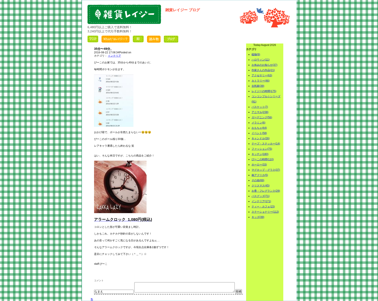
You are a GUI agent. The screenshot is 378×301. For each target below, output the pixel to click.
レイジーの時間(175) (264, 91)
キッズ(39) (258, 217)
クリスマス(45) (261, 185)
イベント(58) (259, 133)
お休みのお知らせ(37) (264, 64)
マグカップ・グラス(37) (266, 169)
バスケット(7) (260, 106)
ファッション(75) (262, 148)
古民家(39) (258, 85)
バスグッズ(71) (261, 196)
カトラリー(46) (261, 80)
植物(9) (256, 54)
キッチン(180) (260, 154)
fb (92, 299)
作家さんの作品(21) (263, 70)
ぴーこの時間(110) (263, 159)
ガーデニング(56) (262, 117)
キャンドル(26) (261, 138)
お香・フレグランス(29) (266, 190)
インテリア (114, 55)
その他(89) (258, 180)
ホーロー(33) (259, 164)
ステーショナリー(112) (265, 211)
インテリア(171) (261, 201)
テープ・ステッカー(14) (266, 143)
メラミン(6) (258, 122)
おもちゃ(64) (259, 127)
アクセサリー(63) (262, 75)
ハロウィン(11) (261, 59)
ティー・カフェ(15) (263, 206)
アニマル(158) (260, 112)
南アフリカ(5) (260, 175)
